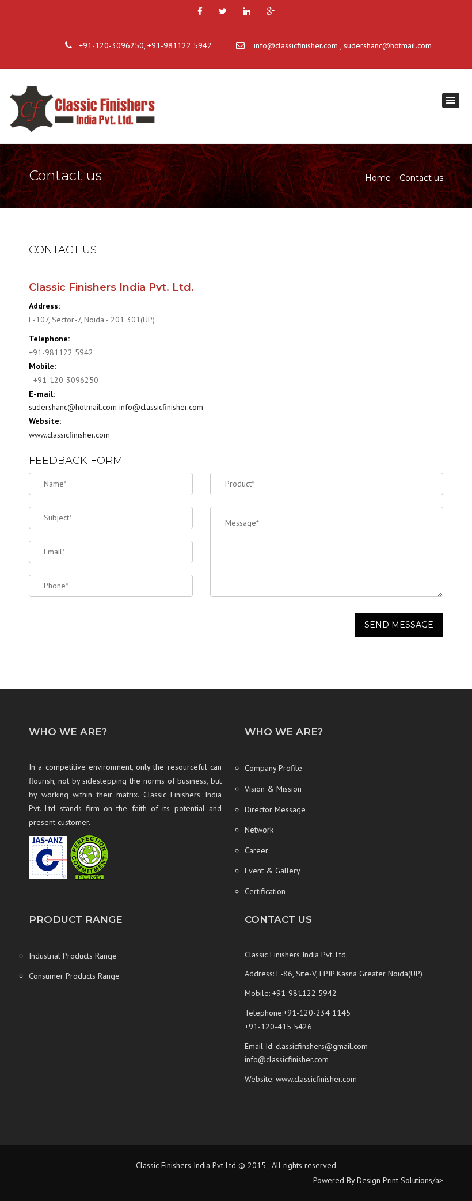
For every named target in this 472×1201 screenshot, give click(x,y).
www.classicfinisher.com (69, 435)
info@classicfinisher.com (296, 45)
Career (256, 850)
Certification (265, 891)
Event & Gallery (272, 870)
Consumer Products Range (74, 976)
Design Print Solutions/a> (399, 1180)
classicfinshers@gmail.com (322, 1046)
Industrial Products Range (73, 956)
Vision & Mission (273, 789)
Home (378, 178)
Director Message (275, 809)
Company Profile (273, 768)
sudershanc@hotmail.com (388, 45)
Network (259, 829)
